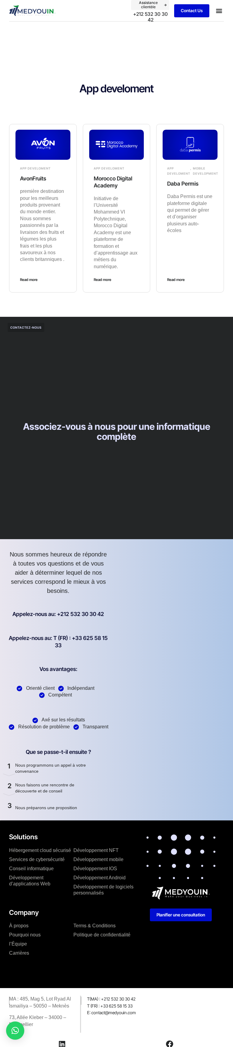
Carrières (19, 953)
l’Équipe (18, 943)
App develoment (35, 168)
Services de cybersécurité (37, 859)
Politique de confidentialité (101, 934)
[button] (219, 11)
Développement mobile (98, 859)
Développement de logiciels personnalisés (103, 889)
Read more (29, 279)
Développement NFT (96, 850)
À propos (19, 925)
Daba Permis (182, 183)
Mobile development (205, 170)
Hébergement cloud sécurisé (40, 850)
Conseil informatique (31, 868)
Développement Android (99, 877)
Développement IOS (95, 868)
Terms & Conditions (94, 925)
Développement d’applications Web (29, 880)
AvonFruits (33, 178)
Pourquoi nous (25, 934)
